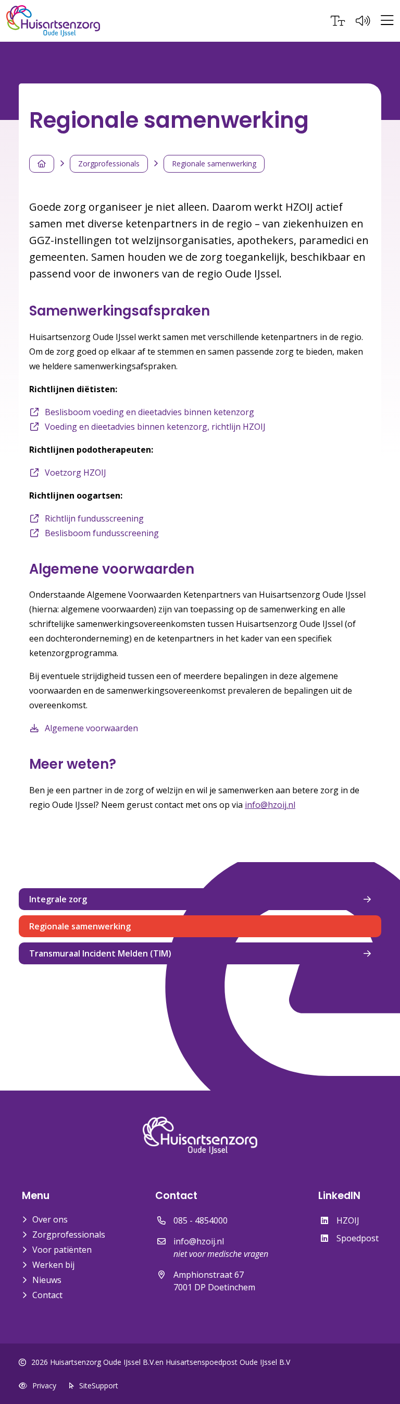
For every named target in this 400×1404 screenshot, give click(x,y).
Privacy (44, 1385)
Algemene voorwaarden (91, 728)
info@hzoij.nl (270, 804)
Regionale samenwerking (214, 163)
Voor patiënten (62, 1249)
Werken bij (53, 1264)
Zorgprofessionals (109, 163)
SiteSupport (98, 1385)
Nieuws (46, 1280)
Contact (47, 1295)
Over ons (50, 1219)
